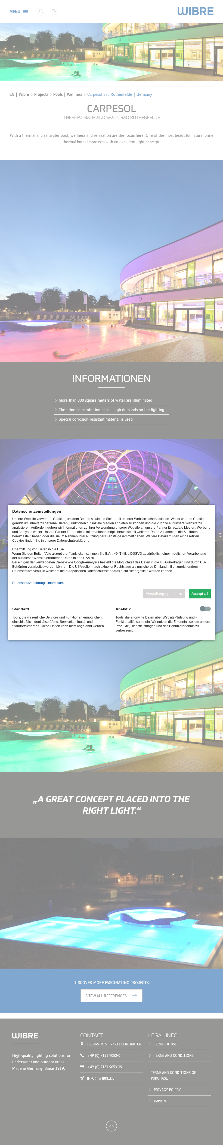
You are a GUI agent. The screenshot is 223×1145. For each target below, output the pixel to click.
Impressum (55, 583)
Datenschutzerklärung (28, 583)
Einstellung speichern (163, 593)
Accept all (199, 593)
